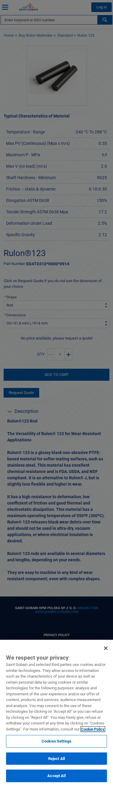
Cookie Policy (93, 729)
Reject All (56, 758)
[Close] (105, 648)
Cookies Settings (56, 741)
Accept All (56, 775)
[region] (56, 713)
